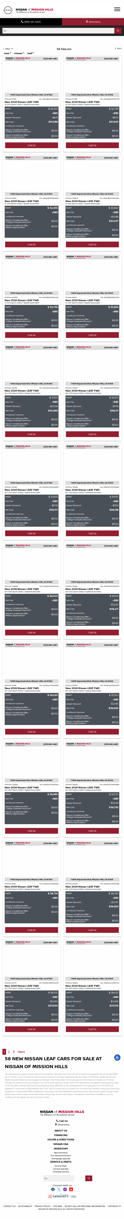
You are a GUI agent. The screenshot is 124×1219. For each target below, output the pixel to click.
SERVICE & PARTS (60, 1161)
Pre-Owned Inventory (61, 1155)
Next (21, 1052)
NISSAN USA (61, 1144)
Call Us (32, 145)
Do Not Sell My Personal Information (85, 1206)
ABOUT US (61, 1130)
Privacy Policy (43, 1206)
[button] (117, 1058)
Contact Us (9, 1206)
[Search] (118, 31)
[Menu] (117, 9)
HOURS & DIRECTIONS (60, 1139)
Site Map (57, 1206)
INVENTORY (61, 1148)
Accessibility (25, 1206)
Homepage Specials (60, 1158)
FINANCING (61, 1135)
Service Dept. (61, 1165)
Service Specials (61, 1168)
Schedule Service (61, 1171)
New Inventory (61, 1152)
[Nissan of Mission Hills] (28, 10)
